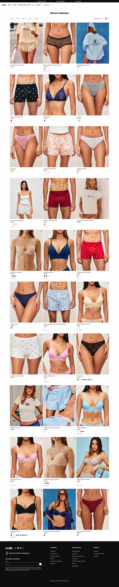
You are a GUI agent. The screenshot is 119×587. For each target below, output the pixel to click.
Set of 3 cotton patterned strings (84, 531)
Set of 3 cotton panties (81, 168)
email (7, 561)
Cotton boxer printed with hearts (51, 220)
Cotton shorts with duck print (50, 168)
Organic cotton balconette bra (83, 479)
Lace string (79, 116)
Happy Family (78, 1)
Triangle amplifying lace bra (49, 375)
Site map (74, 563)
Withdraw (52, 558)
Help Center (52, 551)
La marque (61, 8)
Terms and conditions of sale (78, 556)
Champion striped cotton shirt (83, 65)
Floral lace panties (14, 324)
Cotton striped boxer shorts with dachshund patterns (55, 324)
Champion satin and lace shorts (17, 65)
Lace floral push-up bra (15, 531)
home (57, 8)
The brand (96, 551)
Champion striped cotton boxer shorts (52, 427)
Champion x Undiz (42, 1)
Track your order (53, 553)
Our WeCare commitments (99, 553)
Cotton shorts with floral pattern (17, 220)
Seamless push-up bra (48, 272)
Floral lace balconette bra (15, 479)
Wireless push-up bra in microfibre (51, 479)
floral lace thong (80, 375)
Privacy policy (75, 558)
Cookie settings (75, 566)
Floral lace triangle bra (81, 427)
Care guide (96, 556)
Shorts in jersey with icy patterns (17, 375)
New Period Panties (61, 1)
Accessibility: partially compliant (78, 561)
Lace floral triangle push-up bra (83, 324)
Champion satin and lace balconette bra (52, 531)
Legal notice (74, 553)
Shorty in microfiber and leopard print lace (52, 65)
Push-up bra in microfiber (15, 272)
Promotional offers (76, 551)
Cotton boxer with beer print (16, 116)
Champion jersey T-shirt (15, 427)
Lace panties (13, 168)
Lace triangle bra (47, 116)
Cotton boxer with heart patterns (84, 272)
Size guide (52, 563)
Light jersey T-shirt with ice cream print (85, 220)
